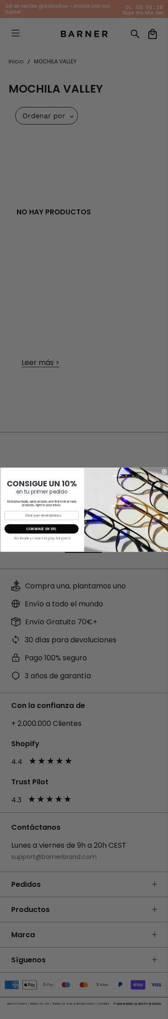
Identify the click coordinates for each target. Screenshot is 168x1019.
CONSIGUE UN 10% (41, 528)
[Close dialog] (164, 471)
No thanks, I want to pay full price (42, 537)
